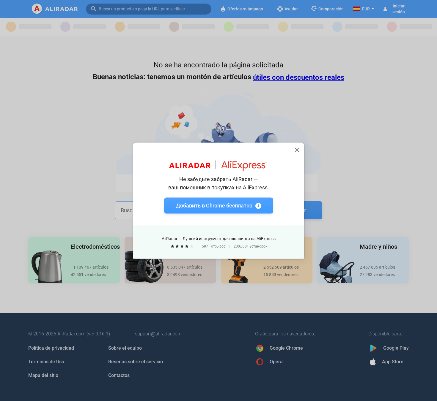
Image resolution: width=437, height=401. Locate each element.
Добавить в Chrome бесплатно (214, 205)
